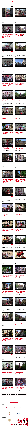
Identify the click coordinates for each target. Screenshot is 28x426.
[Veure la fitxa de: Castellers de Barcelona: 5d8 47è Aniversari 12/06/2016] (7, 66)
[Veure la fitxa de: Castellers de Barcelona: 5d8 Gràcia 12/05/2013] (20, 290)
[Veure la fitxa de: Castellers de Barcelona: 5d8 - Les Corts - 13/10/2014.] (7, 161)
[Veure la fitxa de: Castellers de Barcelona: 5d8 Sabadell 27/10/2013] (7, 228)
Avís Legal (12, 402)
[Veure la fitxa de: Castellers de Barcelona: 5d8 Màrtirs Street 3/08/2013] (20, 258)
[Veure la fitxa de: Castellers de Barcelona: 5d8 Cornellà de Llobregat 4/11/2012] (20, 320)
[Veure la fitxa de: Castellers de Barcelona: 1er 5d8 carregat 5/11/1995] (20, 386)
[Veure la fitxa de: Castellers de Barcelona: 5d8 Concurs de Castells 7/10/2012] (7, 353)
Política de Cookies (15, 402)
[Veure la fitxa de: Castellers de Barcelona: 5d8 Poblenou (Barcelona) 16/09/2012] (20, 369)
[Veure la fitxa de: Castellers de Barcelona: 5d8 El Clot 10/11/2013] (20, 211)
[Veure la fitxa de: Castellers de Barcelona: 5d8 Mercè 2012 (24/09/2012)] (20, 353)
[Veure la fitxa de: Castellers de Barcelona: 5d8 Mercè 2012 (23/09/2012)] (7, 369)
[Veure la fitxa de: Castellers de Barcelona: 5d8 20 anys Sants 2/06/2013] (7, 290)
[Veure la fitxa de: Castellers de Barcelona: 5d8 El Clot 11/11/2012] (7, 320)
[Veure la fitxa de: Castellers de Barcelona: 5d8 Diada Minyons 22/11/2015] (20, 66)
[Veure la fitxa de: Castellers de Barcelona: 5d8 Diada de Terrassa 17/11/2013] (7, 211)
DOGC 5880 (21, 423)
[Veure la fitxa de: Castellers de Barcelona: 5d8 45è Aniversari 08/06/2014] (20, 195)
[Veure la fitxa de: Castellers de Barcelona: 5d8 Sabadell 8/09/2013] (7, 258)
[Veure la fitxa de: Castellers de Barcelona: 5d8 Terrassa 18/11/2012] (20, 305)
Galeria (13, 4)
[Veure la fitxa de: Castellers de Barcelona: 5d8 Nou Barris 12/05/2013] (7, 305)
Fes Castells (17, 4)
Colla (6, 4)
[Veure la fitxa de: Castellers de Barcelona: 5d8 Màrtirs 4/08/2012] (7, 386)
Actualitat (10, 4)
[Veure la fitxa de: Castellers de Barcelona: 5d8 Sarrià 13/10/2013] (20, 228)
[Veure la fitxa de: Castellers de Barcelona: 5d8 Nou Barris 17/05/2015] (20, 146)
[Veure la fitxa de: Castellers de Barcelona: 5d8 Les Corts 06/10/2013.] (7, 243)
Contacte (21, 4)
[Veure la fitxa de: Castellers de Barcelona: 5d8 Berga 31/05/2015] (7, 146)
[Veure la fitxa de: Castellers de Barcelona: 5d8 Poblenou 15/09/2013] (20, 243)
